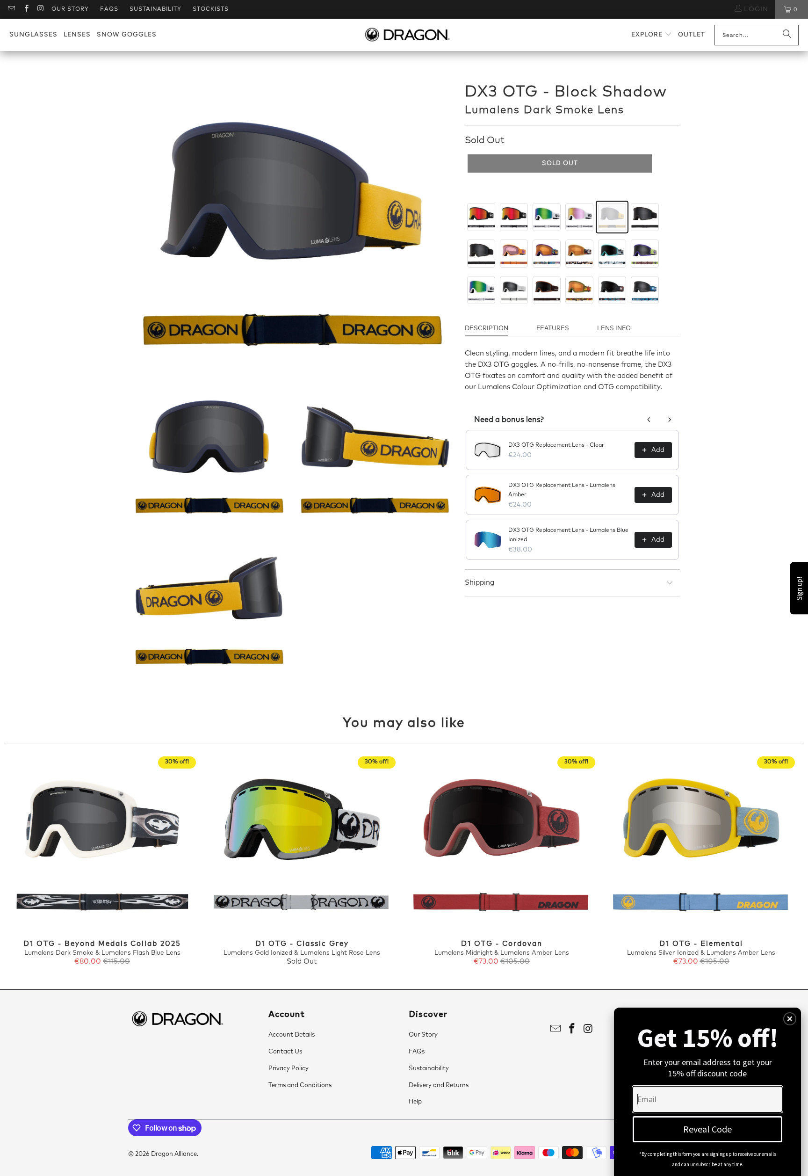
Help (415, 1102)
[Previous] (24, 862)
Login (755, 9)
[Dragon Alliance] (407, 35)
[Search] (787, 35)
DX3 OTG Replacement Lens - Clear (556, 445)
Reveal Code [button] (707, 1129)
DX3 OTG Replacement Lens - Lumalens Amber (561, 490)
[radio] (481, 217)
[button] (651, 34)
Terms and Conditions (300, 1085)
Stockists (211, 9)
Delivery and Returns (439, 1085)
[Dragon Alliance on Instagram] (40, 9)
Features (552, 329)
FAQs (109, 9)
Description (486, 329)
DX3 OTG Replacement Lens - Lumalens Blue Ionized (568, 535)
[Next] (784, 862)
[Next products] (669, 419)
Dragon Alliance (174, 1154)
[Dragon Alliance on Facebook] (25, 9)
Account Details (291, 1035)
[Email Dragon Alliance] (11, 9)
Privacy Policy (288, 1069)
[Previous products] (649, 419)
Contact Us (285, 1052)
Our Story (70, 9)
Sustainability (155, 9)
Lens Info (614, 329)
